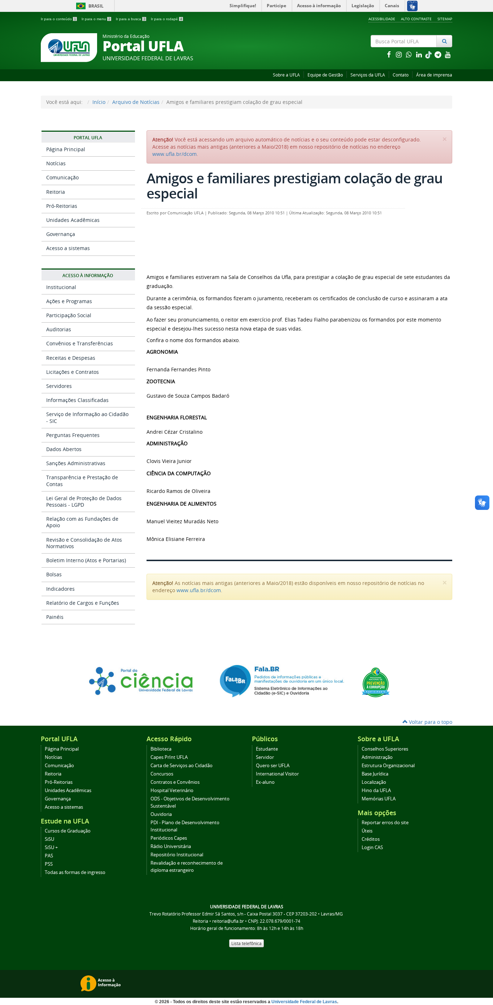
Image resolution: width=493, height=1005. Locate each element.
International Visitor (277, 774)
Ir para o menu (96, 19)
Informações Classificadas (77, 400)
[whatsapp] (410, 54)
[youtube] (448, 54)
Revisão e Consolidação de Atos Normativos (84, 543)
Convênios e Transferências (79, 343)
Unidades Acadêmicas (73, 220)
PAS (49, 856)
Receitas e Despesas (70, 357)
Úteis (367, 831)
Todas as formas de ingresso (75, 872)
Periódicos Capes (168, 838)
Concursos (161, 774)
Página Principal (65, 149)
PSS (49, 864)
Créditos (371, 839)
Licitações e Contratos (72, 371)
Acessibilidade (381, 18)
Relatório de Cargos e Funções (82, 602)
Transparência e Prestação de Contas (82, 480)
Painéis (55, 616)
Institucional (61, 287)
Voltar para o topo (429, 721)
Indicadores (60, 588)
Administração (377, 757)
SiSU (49, 839)
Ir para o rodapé (166, 19)
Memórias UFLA (379, 799)
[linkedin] (420, 54)
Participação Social (68, 315)
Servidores (59, 386)
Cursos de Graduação (68, 831)
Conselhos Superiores (385, 749)
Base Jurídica (375, 774)
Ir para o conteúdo (58, 19)
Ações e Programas (69, 301)
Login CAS (372, 847)
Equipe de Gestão (325, 75)
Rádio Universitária (170, 846)
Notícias (56, 163)
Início (98, 102)
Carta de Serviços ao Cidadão (181, 766)
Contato (401, 75)
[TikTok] (429, 54)
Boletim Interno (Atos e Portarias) (86, 560)
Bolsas (54, 574)
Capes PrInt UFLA (169, 757)
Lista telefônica (246, 943)
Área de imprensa (434, 75)
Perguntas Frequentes (73, 435)
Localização (374, 782)
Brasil (88, 6)
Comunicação (62, 177)
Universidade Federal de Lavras (304, 1001)
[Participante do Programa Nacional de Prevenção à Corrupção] (376, 681)
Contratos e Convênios (175, 782)
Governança (60, 234)
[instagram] (399, 54)
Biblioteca (160, 749)
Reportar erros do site (385, 823)
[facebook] (389, 54)
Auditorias (58, 329)
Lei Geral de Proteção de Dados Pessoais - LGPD (84, 501)
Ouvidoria (161, 814)
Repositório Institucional (176, 855)
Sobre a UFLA (286, 75)
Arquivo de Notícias (136, 102)
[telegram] (438, 54)
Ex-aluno (265, 782)
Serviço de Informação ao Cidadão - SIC (87, 417)
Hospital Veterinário (171, 790)
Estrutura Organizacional (388, 766)
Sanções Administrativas (75, 463)
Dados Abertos (64, 449)
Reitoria (55, 191)
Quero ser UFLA (272, 766)
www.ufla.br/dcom (174, 153)
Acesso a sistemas (68, 248)
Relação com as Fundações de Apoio (82, 522)
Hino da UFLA (376, 790)
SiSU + (51, 847)
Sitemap (444, 18)
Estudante (267, 749)
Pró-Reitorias (61, 205)
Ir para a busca (130, 19)
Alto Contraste (416, 18)
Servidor (265, 757)
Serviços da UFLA (367, 75)
